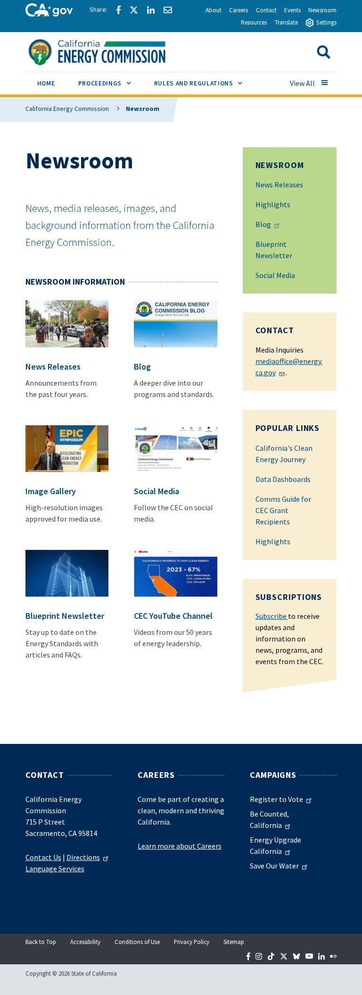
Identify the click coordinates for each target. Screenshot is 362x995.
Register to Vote (276, 799)
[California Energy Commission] (109, 51)
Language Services (54, 868)
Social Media (275, 275)
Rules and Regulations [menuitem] (204, 83)
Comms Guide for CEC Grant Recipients (283, 510)
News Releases (279, 184)
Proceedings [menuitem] (110, 83)
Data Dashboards (283, 479)
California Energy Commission (67, 108)
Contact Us (43, 857)
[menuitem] (45, 84)
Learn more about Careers (180, 846)
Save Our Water (274, 865)
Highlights (272, 204)
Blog (263, 224)
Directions (83, 857)
